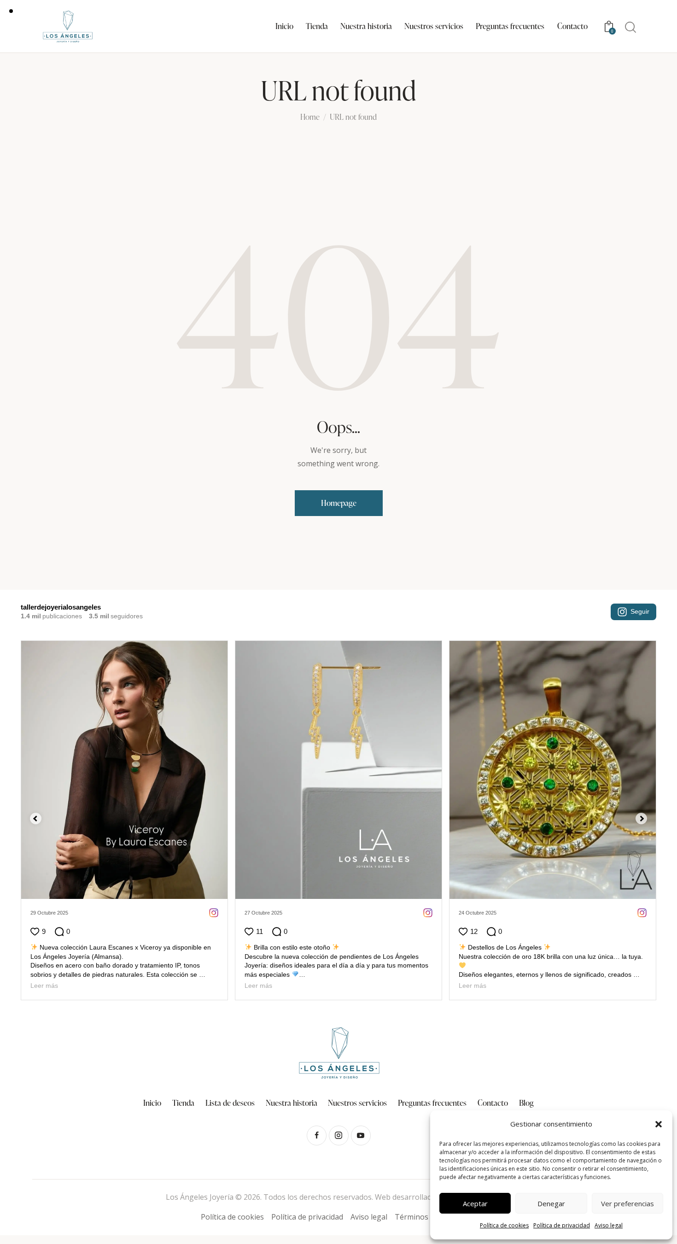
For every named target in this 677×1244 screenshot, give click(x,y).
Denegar (551, 1203)
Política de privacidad (561, 1225)
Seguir (639, 611)
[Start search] (630, 27)
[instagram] (339, 1135)
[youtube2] (361, 1135)
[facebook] (317, 1135)
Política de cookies (504, 1225)
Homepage (338, 503)
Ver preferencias (627, 1203)
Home (310, 117)
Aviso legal (609, 1225)
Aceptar (475, 1203)
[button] (658, 1124)
